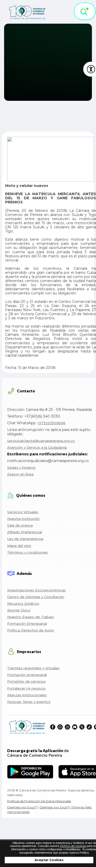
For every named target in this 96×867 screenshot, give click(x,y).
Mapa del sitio (19, 546)
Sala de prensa (20, 525)
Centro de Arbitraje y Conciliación (35, 597)
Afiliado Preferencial (24, 532)
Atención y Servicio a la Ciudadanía (37, 447)
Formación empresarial (27, 675)
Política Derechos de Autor (30, 630)
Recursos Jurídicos (23, 603)
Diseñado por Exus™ (22, 807)
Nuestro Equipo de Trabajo (30, 617)
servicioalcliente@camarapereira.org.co (41, 441)
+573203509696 (51, 423)
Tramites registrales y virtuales (33, 668)
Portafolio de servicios (26, 681)
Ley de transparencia (25, 539)
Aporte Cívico (18, 610)
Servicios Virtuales (22, 512)
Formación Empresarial (27, 623)
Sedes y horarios (21, 467)
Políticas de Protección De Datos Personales (39, 801)
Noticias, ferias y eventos (28, 702)
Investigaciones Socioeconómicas (36, 590)
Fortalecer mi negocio (26, 688)
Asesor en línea (20, 474)
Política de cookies (73, 846)
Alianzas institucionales (27, 695)
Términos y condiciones (27, 552)
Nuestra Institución (23, 519)
